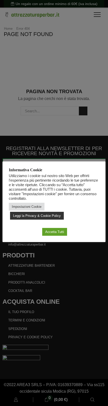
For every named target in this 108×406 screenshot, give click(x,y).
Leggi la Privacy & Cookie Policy (37, 216)
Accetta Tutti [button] (54, 232)
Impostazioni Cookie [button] (26, 207)
